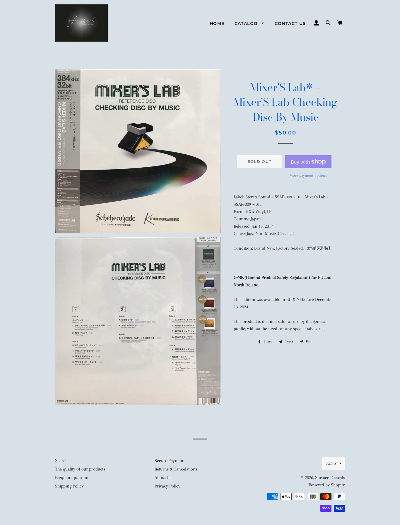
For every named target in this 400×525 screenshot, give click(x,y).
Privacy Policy (167, 486)
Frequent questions (72, 477)
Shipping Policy (69, 486)
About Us (163, 477)
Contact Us (290, 23)
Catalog (247, 23)
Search (61, 460)
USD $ (330, 463)
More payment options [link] (308, 175)
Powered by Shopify (327, 485)
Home (217, 23)
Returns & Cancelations (176, 469)
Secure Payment (169, 460)
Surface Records (330, 477)
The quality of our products (80, 469)
